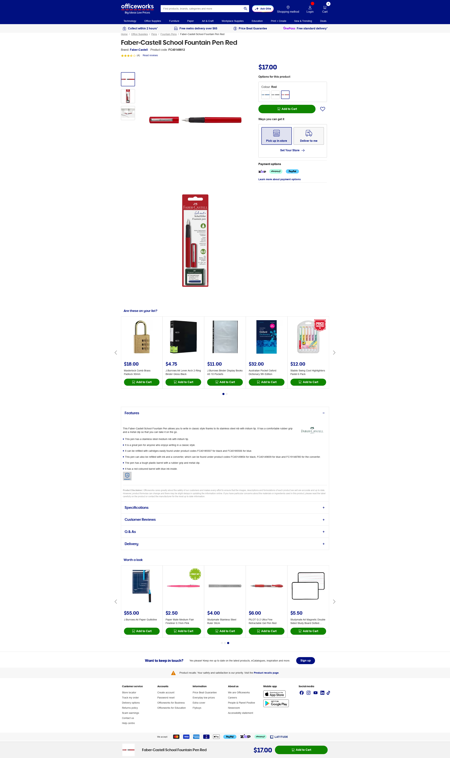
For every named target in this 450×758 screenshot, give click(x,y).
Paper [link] (190, 21)
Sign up (305, 660)
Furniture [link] (174, 21)
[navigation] (130, 20)
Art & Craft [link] (208, 21)
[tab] (225, 413)
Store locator (129, 692)
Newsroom (234, 707)
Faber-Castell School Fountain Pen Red (202, 34)
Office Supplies (139, 34)
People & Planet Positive (241, 702)
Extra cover (199, 702)
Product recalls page (266, 672)
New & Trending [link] (303, 21)
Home (124, 34)
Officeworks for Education (171, 707)
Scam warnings (130, 713)
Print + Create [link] (278, 21)
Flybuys (197, 707)
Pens (154, 34)
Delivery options (131, 702)
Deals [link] (323, 21)
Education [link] (257, 21)
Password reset (166, 697)
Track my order (130, 697)
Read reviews (150, 55)
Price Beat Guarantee (205, 692)
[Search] (245, 8)
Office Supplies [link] (152, 21)
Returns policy (130, 707)
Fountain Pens (168, 34)
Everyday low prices (204, 697)
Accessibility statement (240, 713)
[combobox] (205, 8)
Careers (232, 697)
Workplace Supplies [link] (233, 21)
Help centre (128, 723)
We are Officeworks (239, 692)
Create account (165, 692)
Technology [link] (130, 21)
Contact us (128, 718)
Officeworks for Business (171, 702)
